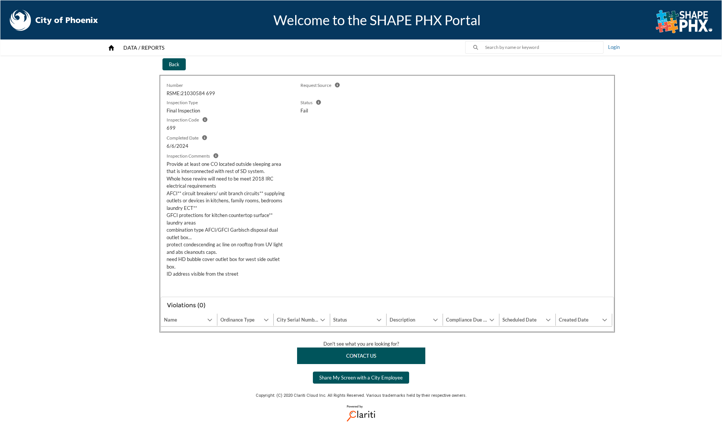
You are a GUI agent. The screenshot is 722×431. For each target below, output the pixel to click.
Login (614, 47)
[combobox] (544, 47)
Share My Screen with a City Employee (361, 378)
